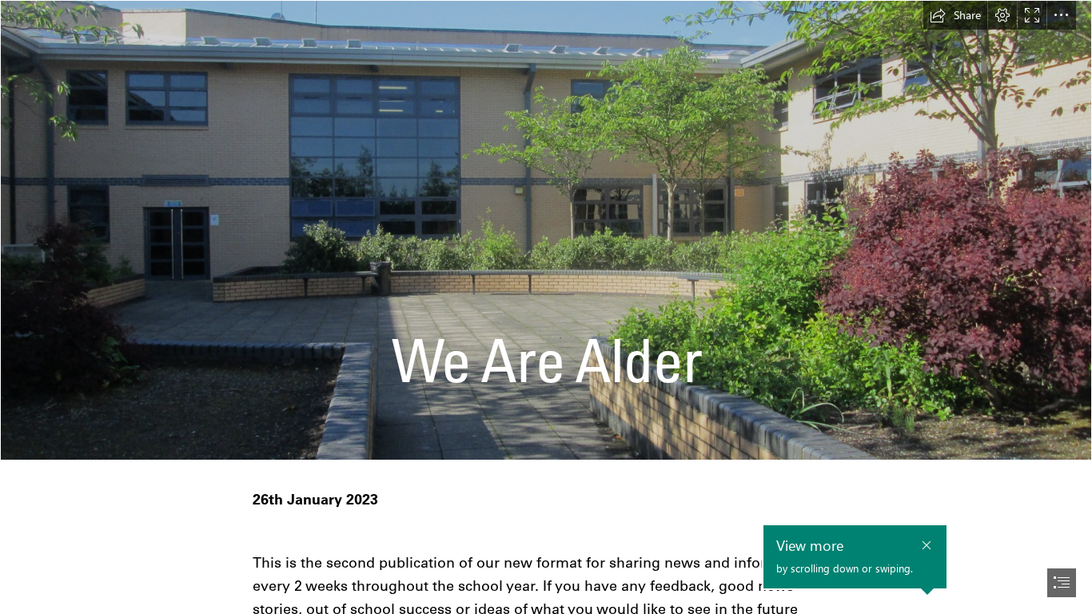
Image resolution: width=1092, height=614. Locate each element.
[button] (955, 15)
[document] (546, 307)
